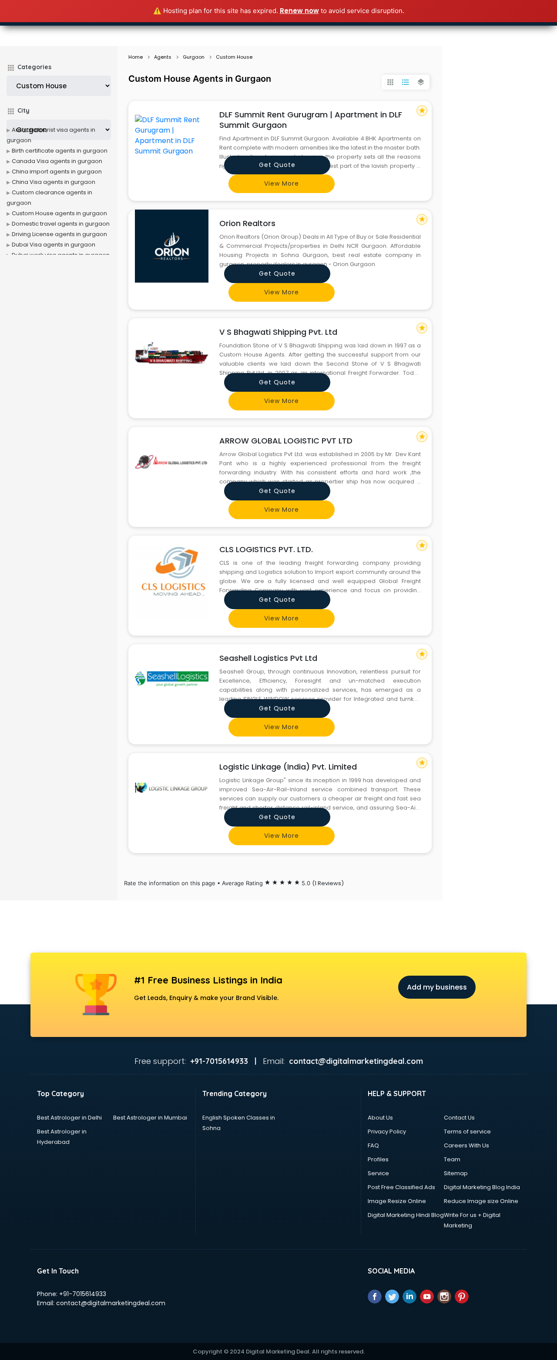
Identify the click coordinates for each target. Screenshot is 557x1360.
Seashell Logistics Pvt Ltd (268, 658)
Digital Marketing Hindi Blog (406, 1215)
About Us (380, 1117)
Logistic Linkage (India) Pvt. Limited (288, 766)
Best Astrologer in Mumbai (150, 1117)
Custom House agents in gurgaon (59, 213)
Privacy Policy (387, 1131)
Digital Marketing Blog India (482, 1187)
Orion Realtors (247, 223)
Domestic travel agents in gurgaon (61, 224)
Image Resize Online (397, 1201)
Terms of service (467, 1131)
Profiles (378, 1159)
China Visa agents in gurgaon (53, 182)
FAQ (373, 1145)
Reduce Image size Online (481, 1201)
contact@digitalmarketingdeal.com (110, 1303)
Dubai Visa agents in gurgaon (53, 244)
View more (281, 183)
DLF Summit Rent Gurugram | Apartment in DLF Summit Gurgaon (310, 119)
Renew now (299, 10)
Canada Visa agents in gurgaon (57, 161)
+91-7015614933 (82, 1294)
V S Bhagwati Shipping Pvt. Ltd (278, 332)
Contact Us (459, 1117)
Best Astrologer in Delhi (69, 1117)
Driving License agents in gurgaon (59, 234)
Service (378, 1173)
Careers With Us (466, 1145)
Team (452, 1159)
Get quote (277, 164)
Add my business (437, 987)
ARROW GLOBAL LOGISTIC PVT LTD (285, 440)
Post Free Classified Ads (401, 1187)
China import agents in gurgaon (57, 171)
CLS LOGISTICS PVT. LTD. (266, 549)
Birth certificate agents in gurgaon (59, 151)
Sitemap (456, 1173)
